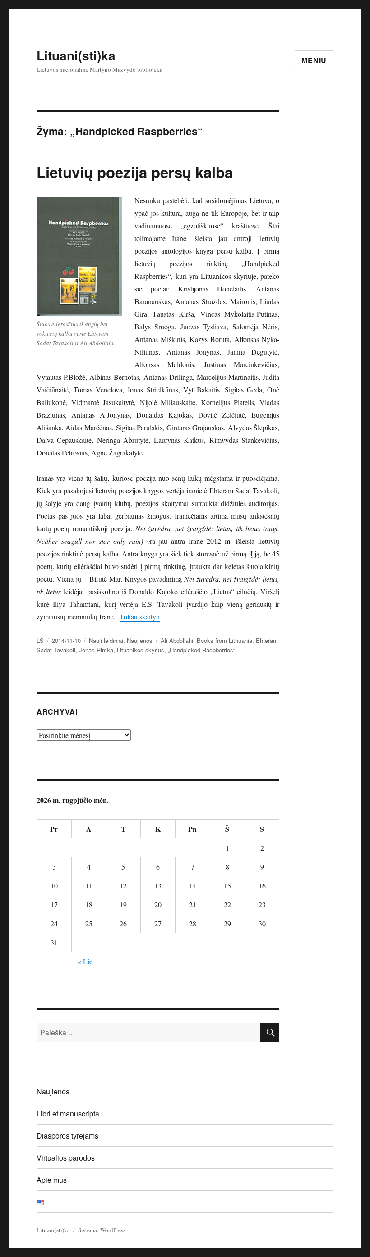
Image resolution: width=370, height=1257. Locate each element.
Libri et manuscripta (68, 1113)
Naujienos (140, 640)
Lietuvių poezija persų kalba (135, 171)
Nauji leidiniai (106, 640)
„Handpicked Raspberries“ (201, 650)
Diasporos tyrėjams (67, 1135)
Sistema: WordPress (101, 1230)
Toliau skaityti (140, 616)
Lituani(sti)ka (76, 55)
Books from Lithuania (224, 640)
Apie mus (52, 1180)
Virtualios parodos (66, 1157)
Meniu (314, 60)
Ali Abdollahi (177, 640)
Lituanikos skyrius (140, 650)
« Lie (85, 961)
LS (40, 640)
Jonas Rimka (96, 650)
